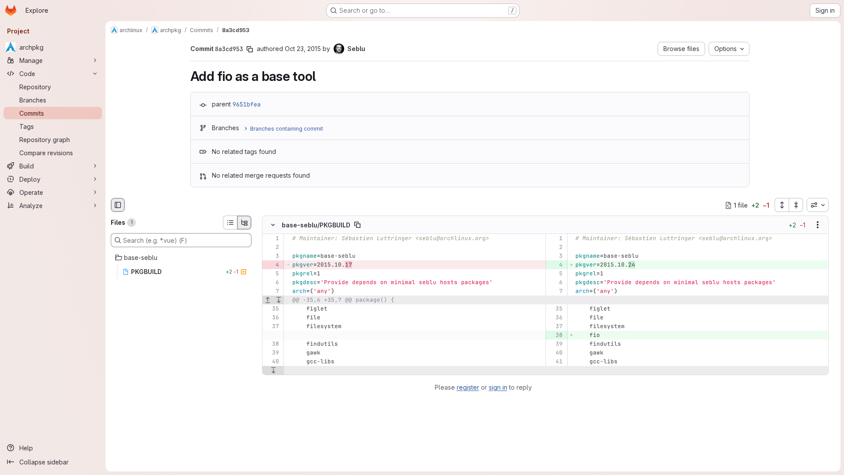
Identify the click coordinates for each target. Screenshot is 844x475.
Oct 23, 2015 (303, 48)
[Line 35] (272, 309)
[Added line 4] (555, 265)
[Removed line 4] (272, 265)
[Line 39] (555, 344)
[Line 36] (272, 318)
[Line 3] (272, 256)
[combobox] (818, 205)
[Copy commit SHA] (249, 49)
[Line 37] (272, 326)
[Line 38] (272, 344)
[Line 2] (272, 247)
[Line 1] (272, 238)
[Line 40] (555, 353)
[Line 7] (272, 291)
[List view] (230, 223)
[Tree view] (244, 223)
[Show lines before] (267, 300)
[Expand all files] (782, 205)
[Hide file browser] (118, 205)
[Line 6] (272, 282)
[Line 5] (272, 274)
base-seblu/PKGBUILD (316, 225)
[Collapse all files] (796, 205)
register (468, 387)
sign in (498, 387)
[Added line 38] (555, 335)
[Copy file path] (357, 225)
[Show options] (817, 225)
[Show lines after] (278, 300)
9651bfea (247, 104)
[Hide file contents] (273, 225)
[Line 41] (555, 362)
